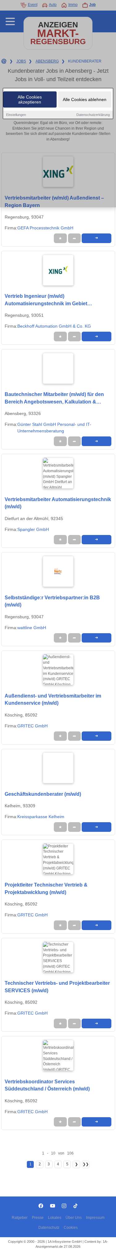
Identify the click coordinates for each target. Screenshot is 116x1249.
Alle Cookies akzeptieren (30, 99)
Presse (38, 1217)
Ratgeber (20, 1217)
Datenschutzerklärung (93, 115)
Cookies (71, 1227)
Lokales (54, 1217)
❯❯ (86, 1164)
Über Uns (74, 1217)
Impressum (95, 1217)
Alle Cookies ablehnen (84, 99)
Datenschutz (48, 1227)
